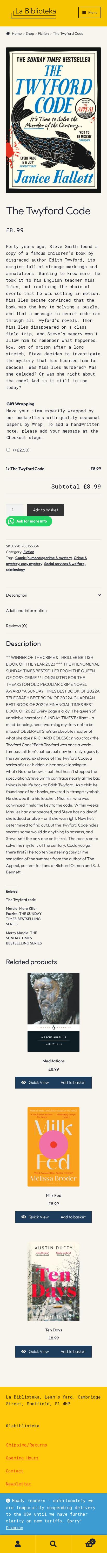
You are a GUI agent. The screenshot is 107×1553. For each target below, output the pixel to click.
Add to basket (45, 509)
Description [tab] (16, 595)
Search (53, 1544)
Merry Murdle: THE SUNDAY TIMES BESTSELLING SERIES (24, 937)
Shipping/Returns (26, 1445)
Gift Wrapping (20, 403)
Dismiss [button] (14, 1527)
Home (17, 33)
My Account (18, 1544)
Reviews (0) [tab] (16, 625)
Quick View (39, 1082)
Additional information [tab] (26, 610)
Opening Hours (22, 1457)
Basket (82, 1539)
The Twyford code (21, 899)
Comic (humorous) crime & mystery (43, 557)
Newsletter (18, 1483)
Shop (30, 33)
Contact (14, 1470)
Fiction (43, 33)
